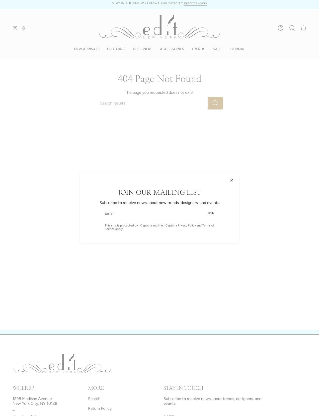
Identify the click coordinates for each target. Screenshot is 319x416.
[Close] (231, 180)
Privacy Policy (187, 225)
